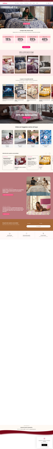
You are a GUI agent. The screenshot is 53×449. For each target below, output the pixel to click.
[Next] (50, 0)
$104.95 (28, 101)
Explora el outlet (26, 117)
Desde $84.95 (16, 101)
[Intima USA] (4, 3)
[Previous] (2, 0)
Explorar (5, 71)
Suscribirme (38, 226)
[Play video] (7, 137)
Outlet (20, 439)
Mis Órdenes (30, 439)
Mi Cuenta (29, 438)
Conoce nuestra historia (8, 194)
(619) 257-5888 (23, 429)
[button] (30, 3)
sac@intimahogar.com (33, 429)
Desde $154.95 (41, 101)
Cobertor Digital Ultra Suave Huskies (19, 100)
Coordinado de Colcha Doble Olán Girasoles (44, 100)
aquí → (32, 5)
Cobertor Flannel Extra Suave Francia (31, 100)
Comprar (7, 146)
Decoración (20, 437)
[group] (26, 1)
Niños (20, 438)
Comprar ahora (26, 23)
